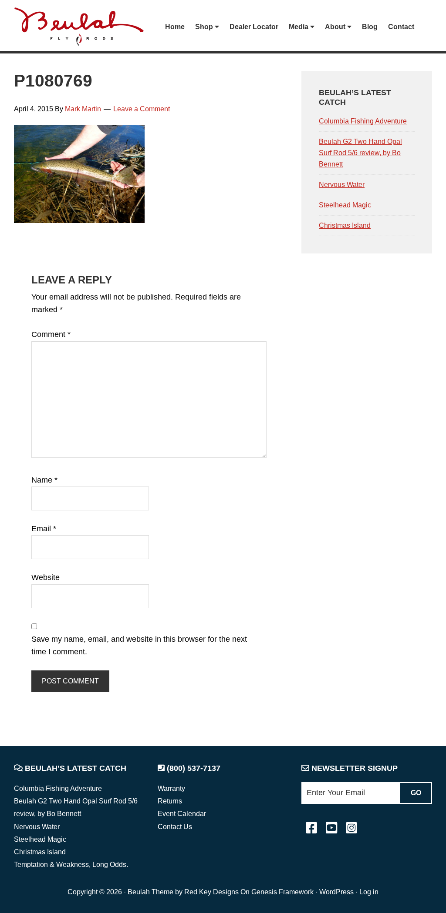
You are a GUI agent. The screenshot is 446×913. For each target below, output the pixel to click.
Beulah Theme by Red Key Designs (183, 892)
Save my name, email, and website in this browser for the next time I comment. (139, 645)
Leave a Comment (141, 109)
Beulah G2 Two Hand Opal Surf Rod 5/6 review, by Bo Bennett (360, 153)
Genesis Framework (282, 892)
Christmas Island (345, 225)
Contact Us (175, 826)
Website (45, 577)
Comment (51, 334)
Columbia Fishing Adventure (363, 121)
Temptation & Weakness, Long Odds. (71, 864)
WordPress (336, 892)
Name (44, 480)
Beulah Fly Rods (83, 26)
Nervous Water (342, 184)
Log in (368, 892)
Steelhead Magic (345, 205)
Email (43, 528)
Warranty (171, 788)
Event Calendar (182, 813)
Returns (170, 801)
